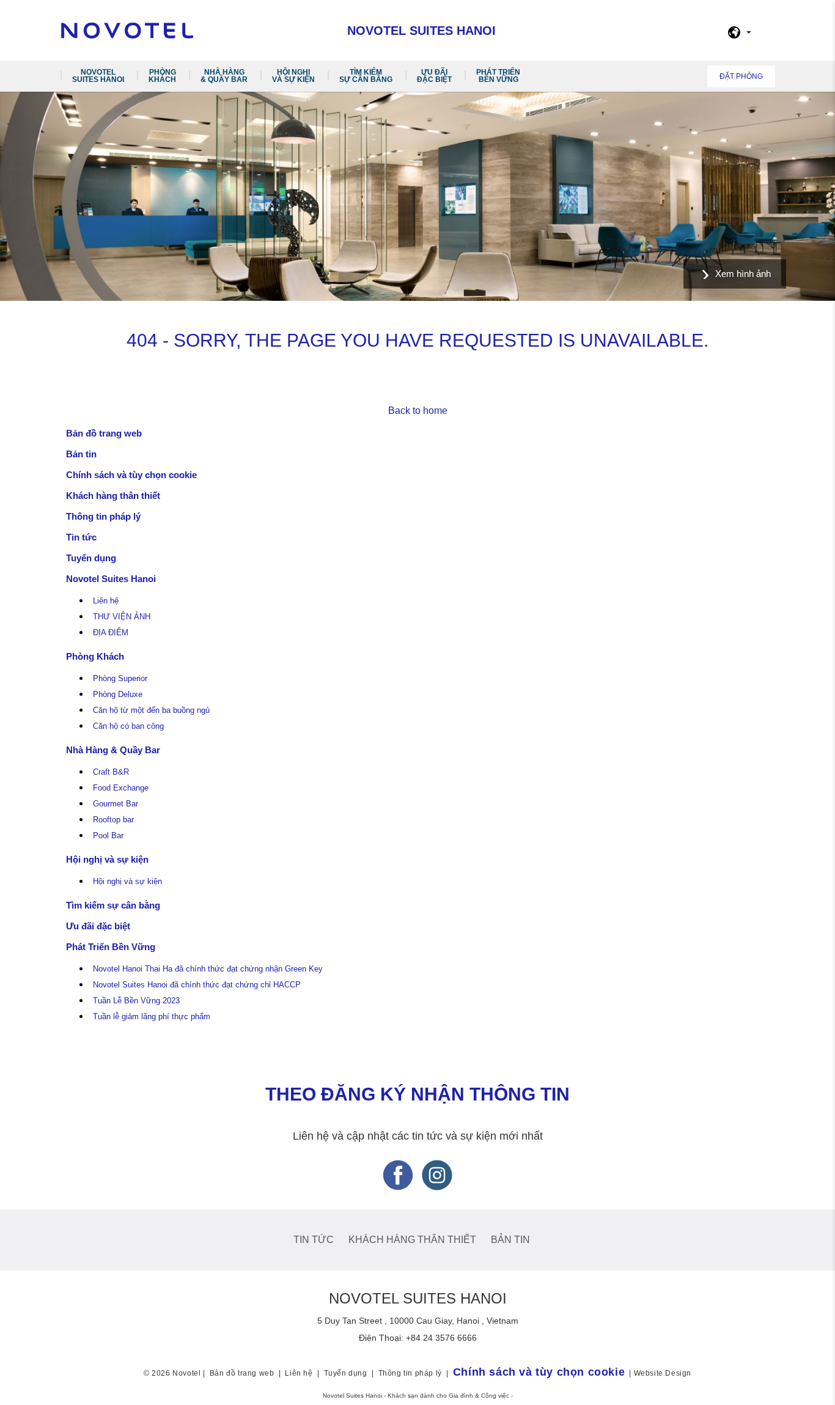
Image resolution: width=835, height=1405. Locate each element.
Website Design (662, 1373)
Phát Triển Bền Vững (498, 76)
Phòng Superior (120, 678)
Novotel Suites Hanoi (98, 76)
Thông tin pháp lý (103, 516)
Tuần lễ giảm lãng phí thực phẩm (151, 1016)
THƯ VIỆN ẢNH (121, 617)
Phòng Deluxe (117, 694)
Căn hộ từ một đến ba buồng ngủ (151, 710)
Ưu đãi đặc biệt (434, 76)
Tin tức (81, 537)
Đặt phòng (741, 76)
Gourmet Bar (115, 804)
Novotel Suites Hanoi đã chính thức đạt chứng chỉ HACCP (197, 985)
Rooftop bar (113, 820)
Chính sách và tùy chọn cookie (131, 475)
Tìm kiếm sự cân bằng (365, 76)
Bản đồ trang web (104, 433)
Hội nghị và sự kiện (293, 76)
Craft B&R (111, 772)
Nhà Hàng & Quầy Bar (224, 76)
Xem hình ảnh (743, 273)
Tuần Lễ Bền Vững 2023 (136, 1001)
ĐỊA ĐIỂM (110, 633)
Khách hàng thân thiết (113, 495)
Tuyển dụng (91, 558)
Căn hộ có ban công (128, 726)
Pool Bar (108, 836)
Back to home (417, 410)
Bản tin (81, 454)
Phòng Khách (162, 76)
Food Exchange (121, 788)
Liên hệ (106, 601)
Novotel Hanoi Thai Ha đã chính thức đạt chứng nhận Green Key (208, 969)
